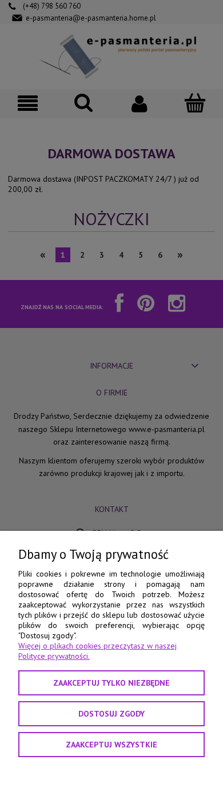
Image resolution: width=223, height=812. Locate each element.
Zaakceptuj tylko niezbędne (111, 683)
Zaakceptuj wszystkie (111, 744)
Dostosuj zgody (111, 714)
